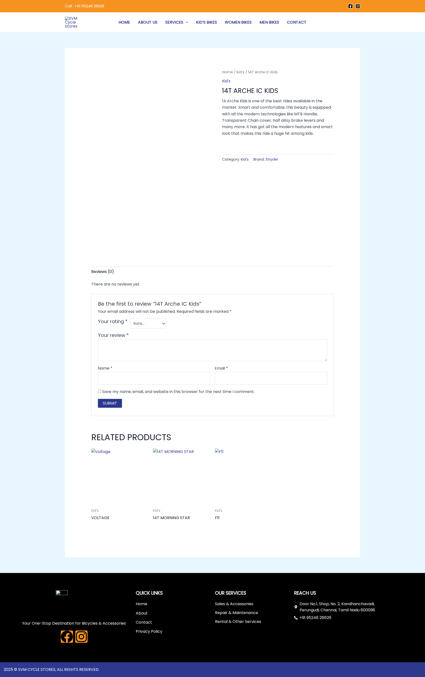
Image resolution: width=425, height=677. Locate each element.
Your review (113, 335)
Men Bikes (269, 22)
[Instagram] (358, 6)
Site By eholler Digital (398, 669)
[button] (185, 22)
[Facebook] (350, 6)
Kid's (240, 72)
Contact (296, 22)
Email (221, 368)
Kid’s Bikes (206, 22)
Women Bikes (238, 22)
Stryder (272, 159)
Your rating (112, 321)
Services (174, 22)
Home (124, 22)
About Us (147, 22)
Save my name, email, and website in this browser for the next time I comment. (178, 391)
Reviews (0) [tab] (102, 271)
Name (105, 368)
